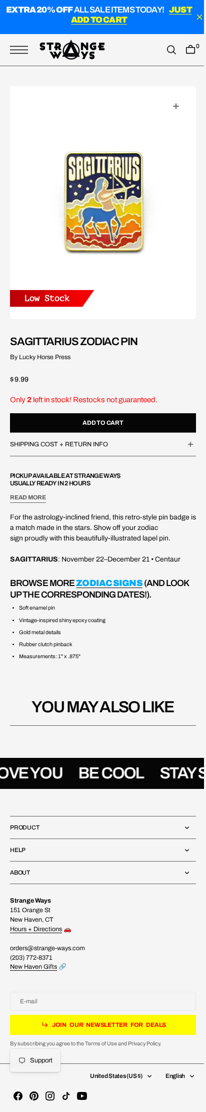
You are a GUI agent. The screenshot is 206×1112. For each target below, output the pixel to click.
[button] (21, 50)
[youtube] (82, 1096)
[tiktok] (66, 1096)
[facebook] (18, 1096)
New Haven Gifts (33, 966)
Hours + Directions (36, 929)
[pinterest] (34, 1096)
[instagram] (50, 1096)
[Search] (164, 50)
